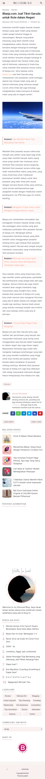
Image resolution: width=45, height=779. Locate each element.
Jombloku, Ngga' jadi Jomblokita (21, 651)
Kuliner (32, 714)
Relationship (8, 705)
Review (7, 384)
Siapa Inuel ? (11, 664)
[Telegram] (23, 413)
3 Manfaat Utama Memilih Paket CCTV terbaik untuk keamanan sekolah (27, 482)
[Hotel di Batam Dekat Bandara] (6, 439)
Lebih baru (8, 422)
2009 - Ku (10, 646)
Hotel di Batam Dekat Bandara (27, 436)
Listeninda (24, 769)
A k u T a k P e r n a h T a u (18, 677)
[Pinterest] (40, 413)
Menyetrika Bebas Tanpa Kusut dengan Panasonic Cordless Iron (28, 448)
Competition (36, 705)
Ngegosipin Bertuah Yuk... (19, 682)
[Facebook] (12, 413)
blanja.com (7, 74)
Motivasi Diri (21, 696)
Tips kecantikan (10, 709)
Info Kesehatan (22, 705)
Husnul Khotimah (19, 394)
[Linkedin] (34, 413)
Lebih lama (36, 422)
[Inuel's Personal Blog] (22, 3)
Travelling (37, 700)
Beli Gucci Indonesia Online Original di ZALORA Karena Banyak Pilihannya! (25, 493)
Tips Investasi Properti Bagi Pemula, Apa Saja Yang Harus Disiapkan (26, 461)
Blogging (35, 696)
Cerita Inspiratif (10, 700)
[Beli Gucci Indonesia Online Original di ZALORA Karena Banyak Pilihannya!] (6, 493)
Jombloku (16, 405)
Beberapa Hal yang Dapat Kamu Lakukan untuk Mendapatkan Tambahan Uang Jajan (20, 261)
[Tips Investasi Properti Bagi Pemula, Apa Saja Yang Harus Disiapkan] (6, 460)
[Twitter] (18, 413)
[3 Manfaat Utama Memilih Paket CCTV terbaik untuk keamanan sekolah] (6, 482)
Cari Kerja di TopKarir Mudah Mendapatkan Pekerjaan (26, 470)
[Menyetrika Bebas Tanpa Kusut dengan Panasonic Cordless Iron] (6, 449)
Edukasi (12, 714)
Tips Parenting (24, 700)
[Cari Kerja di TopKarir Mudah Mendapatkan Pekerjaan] (6, 471)
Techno (24, 709)
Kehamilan (36, 709)
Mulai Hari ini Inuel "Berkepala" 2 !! (21, 634)
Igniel (26, 776)
